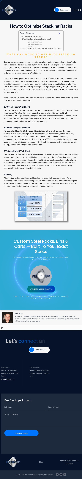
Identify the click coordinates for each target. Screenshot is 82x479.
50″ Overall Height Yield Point (35, 44)
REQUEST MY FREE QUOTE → (41, 289)
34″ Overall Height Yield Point (35, 42)
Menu (75, 10)
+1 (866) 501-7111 (8, 379)
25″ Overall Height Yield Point (35, 41)
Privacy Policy (65, 461)
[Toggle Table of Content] (58, 33)
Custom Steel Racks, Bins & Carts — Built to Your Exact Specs (41, 48)
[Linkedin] (2, 328)
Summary (31, 46)
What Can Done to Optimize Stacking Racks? (37, 39)
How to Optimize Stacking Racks (31, 36)
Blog (41, 462)
